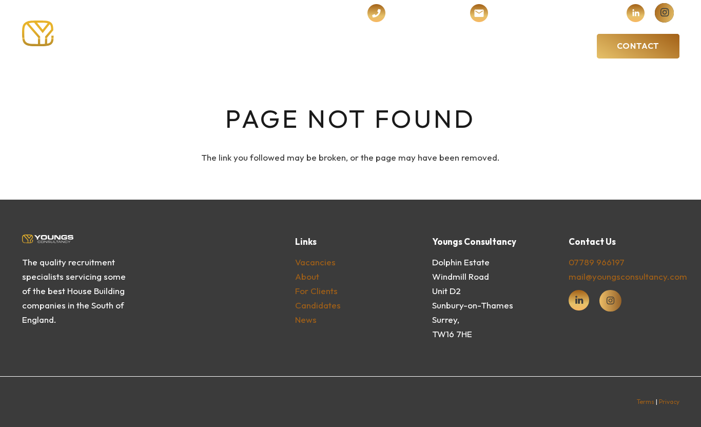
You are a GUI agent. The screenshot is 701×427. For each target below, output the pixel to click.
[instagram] (664, 12)
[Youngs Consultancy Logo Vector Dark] (96, 33)
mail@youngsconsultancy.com (628, 276)
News (306, 319)
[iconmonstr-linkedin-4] (636, 13)
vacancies (315, 262)
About (307, 276)
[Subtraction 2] (479, 13)
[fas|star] (579, 300)
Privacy (669, 401)
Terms (645, 401)
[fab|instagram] (610, 301)
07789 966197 (597, 262)
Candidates (318, 305)
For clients (316, 290)
